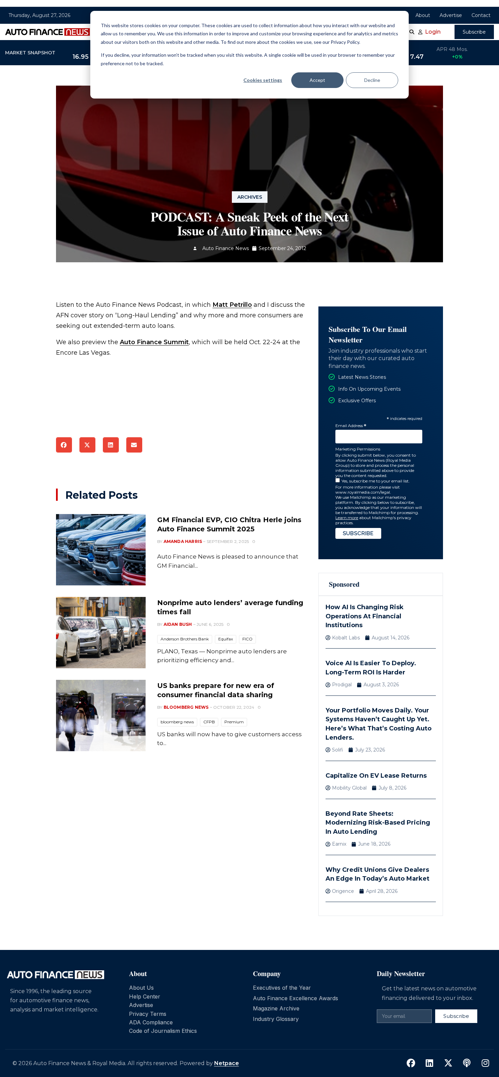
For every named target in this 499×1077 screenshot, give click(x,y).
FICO (247, 638)
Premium (234, 721)
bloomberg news (177, 721)
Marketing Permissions (357, 449)
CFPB (209, 721)
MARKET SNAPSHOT (30, 53)
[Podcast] (466, 1063)
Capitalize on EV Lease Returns (376, 775)
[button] (64, 445)
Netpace (226, 1063)
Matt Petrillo (232, 304)
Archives (249, 197)
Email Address (350, 426)
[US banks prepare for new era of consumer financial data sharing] (101, 715)
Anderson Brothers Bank (185, 638)
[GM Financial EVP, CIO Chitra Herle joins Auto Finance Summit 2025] (101, 549)
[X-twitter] (448, 1063)
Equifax (225, 638)
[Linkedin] (429, 1063)
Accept (317, 80)
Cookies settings (262, 80)
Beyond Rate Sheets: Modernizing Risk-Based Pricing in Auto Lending (378, 822)
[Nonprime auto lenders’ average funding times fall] (101, 632)
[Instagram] (485, 1063)
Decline (372, 80)
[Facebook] (410, 1063)
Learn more (346, 517)
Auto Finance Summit (154, 342)
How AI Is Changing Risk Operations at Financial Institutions (365, 616)
